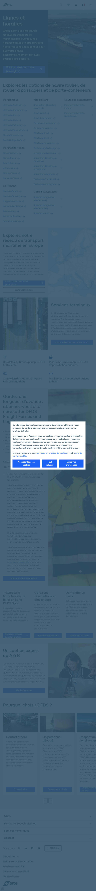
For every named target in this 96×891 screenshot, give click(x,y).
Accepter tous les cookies (26, 463)
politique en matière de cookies (52, 453)
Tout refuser (49, 463)
